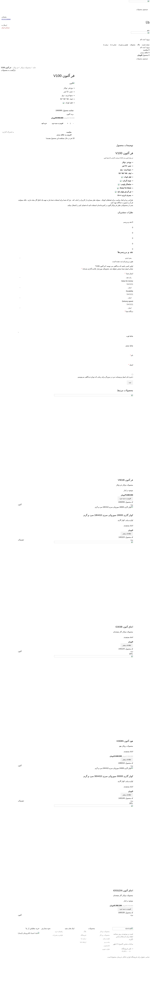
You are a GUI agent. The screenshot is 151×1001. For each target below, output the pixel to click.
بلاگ (85, 931)
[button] (125, 909)
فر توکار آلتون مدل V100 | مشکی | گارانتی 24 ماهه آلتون (118, 158)
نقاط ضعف (129, 346)
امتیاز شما (129, 273)
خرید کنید (44, 123)
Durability (129, 291)
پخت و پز (107, 942)
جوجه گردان (127, 181)
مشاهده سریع (124, 772)
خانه (34, 67)
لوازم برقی (106, 938)
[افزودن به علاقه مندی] (119, 772)
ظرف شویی (106, 949)
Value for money (127, 281)
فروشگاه (83, 935)
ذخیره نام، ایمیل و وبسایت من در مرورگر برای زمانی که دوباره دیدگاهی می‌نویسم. (105, 377)
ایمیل (131, 365)
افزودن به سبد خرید (57, 123)
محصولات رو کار (105, 935)
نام (131, 355)
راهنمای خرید (59, 931)
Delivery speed (127, 301)
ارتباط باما (83, 942)
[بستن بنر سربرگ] (148, 961)
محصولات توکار (25, 67)
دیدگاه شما (129, 311)
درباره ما (83, 938)
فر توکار (15, 67)
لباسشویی (107, 945)
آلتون (68, 114)
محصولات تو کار (105, 931)
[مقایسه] (130, 772)
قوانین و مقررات (58, 935)
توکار (124, 162)
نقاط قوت (129, 336)
